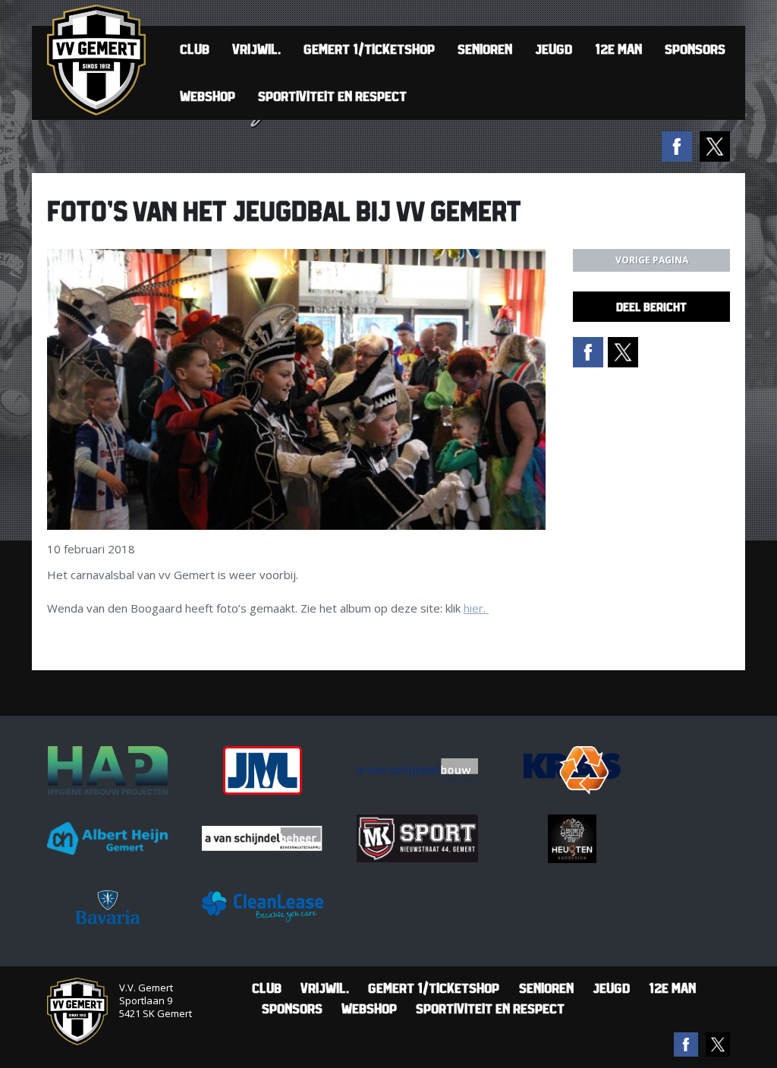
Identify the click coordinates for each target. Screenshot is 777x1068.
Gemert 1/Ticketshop (369, 49)
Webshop (207, 96)
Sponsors (695, 49)
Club (194, 49)
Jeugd (553, 49)
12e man (618, 49)
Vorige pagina (651, 260)
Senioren (485, 49)
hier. (476, 608)
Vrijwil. (256, 49)
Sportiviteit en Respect (332, 96)
